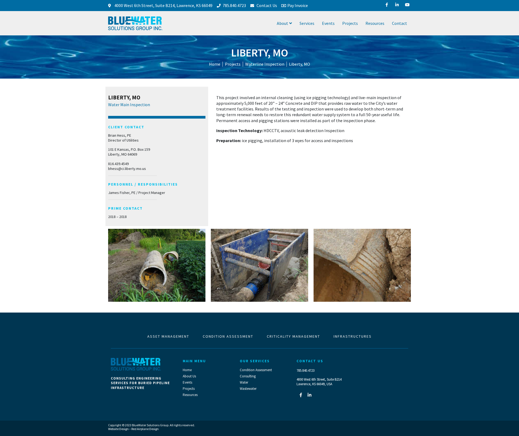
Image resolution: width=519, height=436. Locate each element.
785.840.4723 (305, 370)
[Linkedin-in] (309, 395)
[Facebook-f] (301, 395)
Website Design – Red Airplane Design (133, 429)
